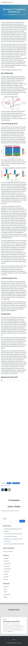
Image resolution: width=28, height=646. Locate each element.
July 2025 (6, 574)
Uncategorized (16, 483)
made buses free (19, 34)
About (14, 639)
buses (5, 485)
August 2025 (6, 571)
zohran (8, 485)
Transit (9, 483)
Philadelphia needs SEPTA (11, 621)
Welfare (5, 597)
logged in (9, 510)
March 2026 (6, 561)
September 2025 (7, 568)
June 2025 (6, 576)
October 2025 (7, 566)
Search (4, 518)
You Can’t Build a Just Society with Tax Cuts (13, 533)
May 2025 (6, 579)
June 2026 (6, 558)
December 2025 (7, 563)
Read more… (11, 631)
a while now (21, 24)
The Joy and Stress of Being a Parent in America (14, 543)
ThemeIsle (19, 642)
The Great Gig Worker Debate (10, 536)
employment (6, 586)
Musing (5, 589)
